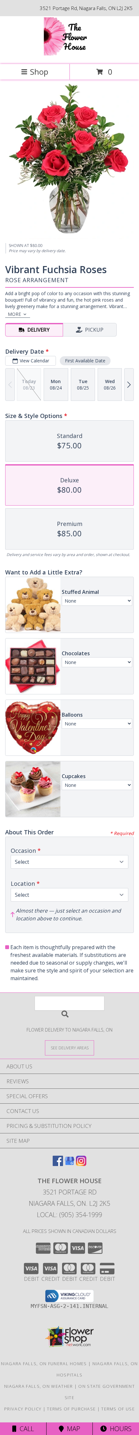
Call (25, 1428)
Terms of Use (118, 1409)
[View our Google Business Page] (69, 1164)
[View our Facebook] (58, 1164)
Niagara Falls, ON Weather (38, 1386)
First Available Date (85, 361)
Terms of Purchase (71, 1409)
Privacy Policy (22, 1409)
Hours (119, 1428)
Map (72, 1428)
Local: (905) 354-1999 (69, 1214)
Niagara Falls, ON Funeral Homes (44, 1363)
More (14, 314)
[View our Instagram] (81, 1164)
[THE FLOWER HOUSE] (70, 55)
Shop (39, 71)
